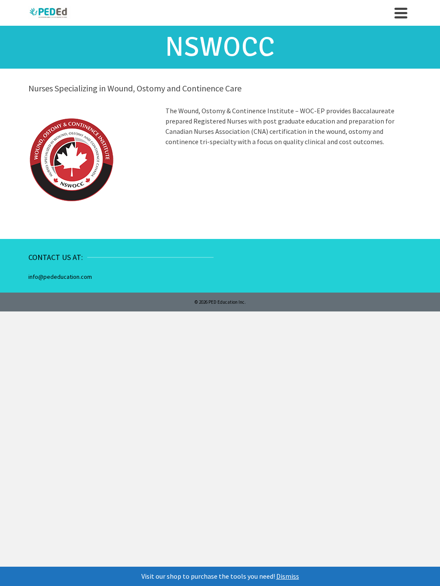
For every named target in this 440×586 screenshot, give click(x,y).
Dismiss (287, 576)
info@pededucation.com (60, 277)
